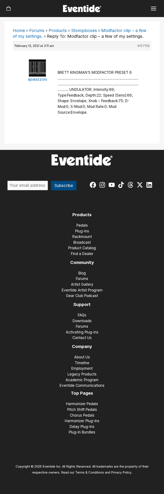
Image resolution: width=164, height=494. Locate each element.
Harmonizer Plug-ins (82, 421)
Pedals (82, 225)
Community (82, 262)
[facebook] (94, 185)
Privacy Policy (121, 472)
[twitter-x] (141, 185)
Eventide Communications (82, 385)
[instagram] (103, 185)
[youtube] (112, 185)
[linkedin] (150, 185)
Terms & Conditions (89, 472)
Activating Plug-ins (82, 332)
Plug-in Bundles (82, 432)
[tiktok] (122, 185)
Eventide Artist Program (82, 290)
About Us (82, 357)
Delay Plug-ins (82, 426)
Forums (36, 30)
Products (58, 30)
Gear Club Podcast (82, 296)
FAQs (82, 315)
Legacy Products (82, 374)
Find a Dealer (82, 254)
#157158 (143, 46)
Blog (82, 273)
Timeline (82, 363)
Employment (82, 368)
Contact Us (82, 338)
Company (82, 346)
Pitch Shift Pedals (82, 409)
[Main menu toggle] (153, 8)
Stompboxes (84, 30)
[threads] (131, 185)
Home (19, 30)
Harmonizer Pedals (82, 404)
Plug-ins (82, 231)
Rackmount (82, 237)
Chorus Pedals (82, 415)
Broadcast (82, 242)
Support (82, 304)
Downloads (82, 321)
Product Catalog (82, 248)
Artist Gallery (82, 284)
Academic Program (82, 380)
